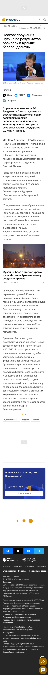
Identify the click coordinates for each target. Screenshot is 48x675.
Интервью (29, 566)
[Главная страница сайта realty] (16, 20)
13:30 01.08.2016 (10, 26)
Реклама (22, 571)
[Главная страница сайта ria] (3, 20)
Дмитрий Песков (11, 420)
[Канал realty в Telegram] (39, 551)
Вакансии (7, 582)
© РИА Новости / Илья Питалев (14, 83)
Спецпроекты (9, 571)
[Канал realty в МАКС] (8, 551)
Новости (6, 566)
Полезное (41, 566)
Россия (36, 420)
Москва (25, 420)
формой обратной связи (13, 652)
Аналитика (17, 566)
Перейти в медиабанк (35, 83)
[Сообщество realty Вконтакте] (28, 551)
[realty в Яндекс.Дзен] (18, 551)
